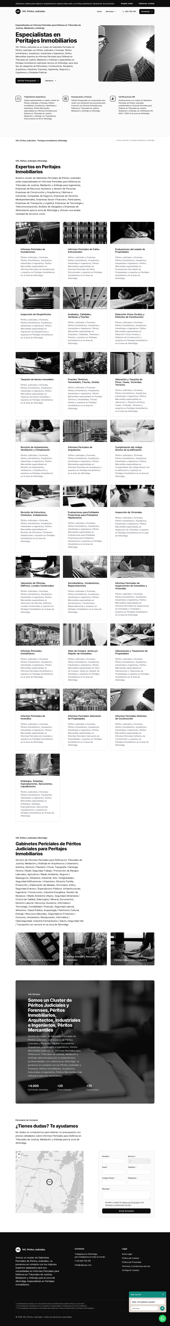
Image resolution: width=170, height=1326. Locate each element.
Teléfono (132, 1167)
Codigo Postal (108, 1178)
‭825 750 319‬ (130, 11)
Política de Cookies (130, 1258)
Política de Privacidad (131, 1202)
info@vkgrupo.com (83, 1265)
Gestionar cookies (146, 3)
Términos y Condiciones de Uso (118, 1205)
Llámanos (49, 81)
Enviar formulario (126, 1211)
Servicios (110, 11)
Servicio (132, 1156)
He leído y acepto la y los (124, 1203)
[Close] (163, 1294)
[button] (50, 1182)
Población (133, 1178)
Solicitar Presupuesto (27, 81)
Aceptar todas (127, 3)
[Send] (162, 1308)
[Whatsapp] (162, 1318)
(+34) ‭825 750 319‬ (83, 1261)
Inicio (99, 11)
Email (105, 1167)
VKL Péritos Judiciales (33, 11)
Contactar (145, 11)
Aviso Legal (127, 1254)
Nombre (106, 1156)
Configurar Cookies (130, 1270)
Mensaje (106, 1189)
